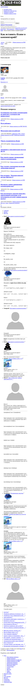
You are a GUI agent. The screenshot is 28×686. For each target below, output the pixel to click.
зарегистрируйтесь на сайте (8, 106)
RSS (21, 648)
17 (1, 205)
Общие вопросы (11, 658)
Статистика (7, 680)
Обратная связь (8, 682)
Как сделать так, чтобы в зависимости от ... (13, 378)
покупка (6, 612)
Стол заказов (7, 676)
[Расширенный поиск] (16, 26)
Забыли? (3, 24)
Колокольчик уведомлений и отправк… (15, 646)
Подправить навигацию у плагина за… (15, 619)
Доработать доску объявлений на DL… (14, 615)
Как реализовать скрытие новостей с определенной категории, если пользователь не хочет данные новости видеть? (14, 196)
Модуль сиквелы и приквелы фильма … (15, 627)
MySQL (9, 672)
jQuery (8, 668)
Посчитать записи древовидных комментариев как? (11, 185)
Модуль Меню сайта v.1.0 (15, 358)
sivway (2, 42)
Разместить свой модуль (10, 11)
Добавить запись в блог (10, 13)
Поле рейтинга (6, 123)
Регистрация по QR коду (11, 624)
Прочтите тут (4, 82)
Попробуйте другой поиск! (21, 27)
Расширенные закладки (17, 493)
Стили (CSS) (10, 666)
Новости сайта (8, 673)
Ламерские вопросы (12, 662)
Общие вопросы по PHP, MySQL (18, 126)
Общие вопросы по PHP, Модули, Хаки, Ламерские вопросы (13, 202)
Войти (17, 23)
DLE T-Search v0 (8, 642)
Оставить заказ (8, 9)
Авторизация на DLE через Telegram (14, 641)
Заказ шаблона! (8, 617)
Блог (5, 675)
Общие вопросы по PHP (19, 42)
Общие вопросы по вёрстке (14, 659)
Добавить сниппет (9, 12)
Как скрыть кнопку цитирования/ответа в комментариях (12, 158)
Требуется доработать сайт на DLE (13, 626)
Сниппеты (6, 679)
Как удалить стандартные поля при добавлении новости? (13, 167)
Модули (6, 213)
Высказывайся (10, 650)
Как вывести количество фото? (16, 216)
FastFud (3, 78)
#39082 (2, 79)
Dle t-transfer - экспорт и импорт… (13, 637)
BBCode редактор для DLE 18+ (12, 630)
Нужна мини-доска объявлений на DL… (15, 622)
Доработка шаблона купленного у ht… (14, 614)
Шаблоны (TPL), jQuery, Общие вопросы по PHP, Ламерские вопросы (13, 134)
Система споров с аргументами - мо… (14, 644)
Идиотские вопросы (12, 664)
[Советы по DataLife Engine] (11, 5)
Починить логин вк (9, 620)
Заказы (5, 212)
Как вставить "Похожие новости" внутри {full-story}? (12, 176)
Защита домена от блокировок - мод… (14, 635)
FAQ (5, 655)
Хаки (2, 43)
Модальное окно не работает (10, 131)
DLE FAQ (3, 29)
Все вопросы (10, 29)
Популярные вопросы (12, 657)
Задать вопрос (4, 6)
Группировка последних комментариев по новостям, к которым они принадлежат (14, 114)
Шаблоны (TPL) (11, 665)
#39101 (24, 97)
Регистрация (8, 24)
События (6, 210)
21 (1, 146)
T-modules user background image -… (13, 639)
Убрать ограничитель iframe (10, 141)
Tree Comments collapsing (11, 634)
